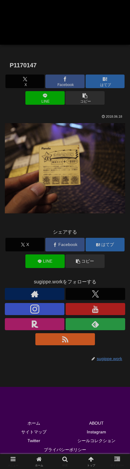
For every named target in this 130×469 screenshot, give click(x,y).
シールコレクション (96, 440)
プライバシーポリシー (65, 449)
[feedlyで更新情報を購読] (95, 324)
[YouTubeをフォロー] (95, 309)
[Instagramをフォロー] (34, 309)
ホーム (34, 423)
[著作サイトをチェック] (34, 294)
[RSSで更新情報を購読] (65, 339)
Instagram (96, 431)
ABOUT (96, 423)
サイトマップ (34, 431)
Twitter (34, 440)
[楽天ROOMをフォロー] (34, 324)
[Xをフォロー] (95, 294)
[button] (84, 98)
